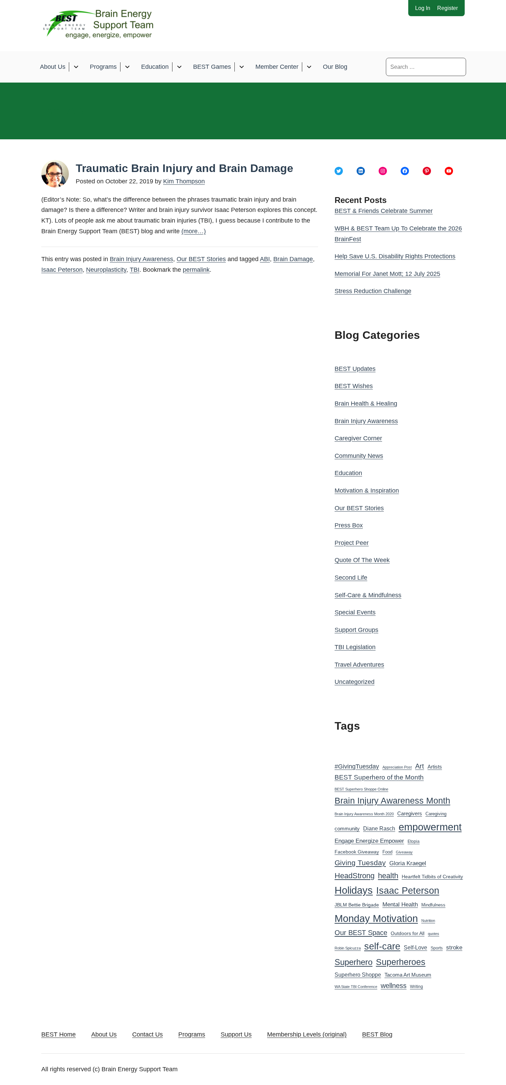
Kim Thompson (184, 181)
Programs (103, 66)
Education (155, 66)
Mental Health (400, 904)
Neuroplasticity (106, 269)
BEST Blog (377, 1034)
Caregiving (435, 813)
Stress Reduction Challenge (373, 291)
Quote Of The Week (362, 560)
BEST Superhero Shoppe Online (361, 789)
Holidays (354, 890)
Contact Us (147, 1034)
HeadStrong (355, 875)
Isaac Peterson (62, 269)
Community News (359, 455)
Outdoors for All (407, 933)
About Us (52, 66)
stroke (454, 947)
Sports (437, 948)
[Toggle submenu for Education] (179, 67)
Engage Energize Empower (369, 840)
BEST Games (212, 66)
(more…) (193, 231)
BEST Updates (355, 368)
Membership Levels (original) (307, 1034)
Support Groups (356, 629)
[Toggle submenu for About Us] (76, 67)
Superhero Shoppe (358, 974)
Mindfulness (433, 905)
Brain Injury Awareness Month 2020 (364, 814)
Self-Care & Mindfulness (368, 595)
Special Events (355, 612)
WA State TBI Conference (356, 987)
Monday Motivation (376, 918)
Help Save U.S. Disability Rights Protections (395, 256)
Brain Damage (293, 259)
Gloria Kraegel (407, 863)
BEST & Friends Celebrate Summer (384, 210)
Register (447, 8)
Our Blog (335, 66)
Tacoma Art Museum (407, 975)
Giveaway (404, 852)
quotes (433, 934)
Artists (435, 767)
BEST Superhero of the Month (379, 777)
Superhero (353, 962)
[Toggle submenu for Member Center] (309, 67)
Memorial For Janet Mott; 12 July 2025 (387, 273)
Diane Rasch (379, 828)
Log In (422, 8)
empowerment (430, 826)
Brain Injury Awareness (141, 259)
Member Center (276, 66)
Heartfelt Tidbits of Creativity (432, 876)
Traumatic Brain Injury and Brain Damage (184, 168)
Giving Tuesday (360, 863)
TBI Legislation (355, 647)
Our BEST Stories (201, 259)
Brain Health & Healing (366, 403)
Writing (416, 986)
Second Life (351, 577)
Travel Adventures (359, 664)
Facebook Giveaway (357, 852)
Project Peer (352, 542)
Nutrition (428, 921)
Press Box (349, 525)
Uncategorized (355, 681)
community (347, 828)
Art (419, 766)
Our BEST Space (361, 932)
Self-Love (415, 947)
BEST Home (58, 1034)
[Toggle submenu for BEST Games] (241, 67)
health (388, 875)
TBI (134, 269)
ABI (265, 259)
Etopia (414, 841)
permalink (196, 269)
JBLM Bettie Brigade (357, 904)
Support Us (236, 1034)
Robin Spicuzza (348, 948)
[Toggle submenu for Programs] (127, 67)
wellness (394, 985)
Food (387, 852)
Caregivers (409, 813)
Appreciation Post (397, 767)
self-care (382, 946)
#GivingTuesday (357, 766)
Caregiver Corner (358, 438)
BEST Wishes (354, 386)
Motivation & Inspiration (367, 490)
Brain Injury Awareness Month (392, 800)
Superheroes (400, 962)
